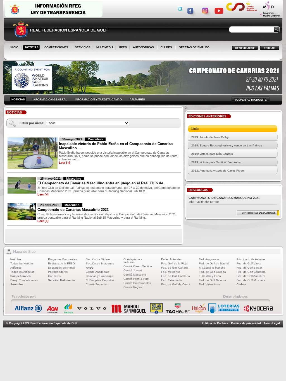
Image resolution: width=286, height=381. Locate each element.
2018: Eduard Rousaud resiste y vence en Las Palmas (226, 145)
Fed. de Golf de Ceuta (175, 284)
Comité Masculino (134, 274)
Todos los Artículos (22, 271)
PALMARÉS (137, 99)
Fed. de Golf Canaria (174, 267)
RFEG (122, 48)
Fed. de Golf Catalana (175, 276)
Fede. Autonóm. (171, 259)
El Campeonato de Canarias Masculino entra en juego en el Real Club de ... (102, 183)
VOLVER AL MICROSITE (250, 99)
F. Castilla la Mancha (212, 267)
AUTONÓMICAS (143, 47)
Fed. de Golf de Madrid (214, 263)
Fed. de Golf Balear (249, 267)
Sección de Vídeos (98, 259)
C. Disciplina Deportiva (100, 280)
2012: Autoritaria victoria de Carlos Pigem (217, 170)
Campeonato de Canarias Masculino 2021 (73, 210)
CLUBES (166, 47)
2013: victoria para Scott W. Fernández (216, 162)
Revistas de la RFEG (61, 263)
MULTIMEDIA (103, 48)
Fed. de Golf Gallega (212, 271)
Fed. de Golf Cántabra (251, 271)
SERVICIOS (81, 48)
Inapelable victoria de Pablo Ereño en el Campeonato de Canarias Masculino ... (116, 146)
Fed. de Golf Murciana (251, 280)
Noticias (16, 259)
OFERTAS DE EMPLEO (194, 47)
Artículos (16, 267)
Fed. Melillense (170, 271)
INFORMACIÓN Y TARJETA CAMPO (98, 99)
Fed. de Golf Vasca (249, 263)
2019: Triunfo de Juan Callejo (210, 137)
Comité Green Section (137, 266)
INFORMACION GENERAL (50, 99)
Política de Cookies (215, 323)
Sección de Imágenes (100, 263)
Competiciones (20, 276)
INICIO (14, 47)
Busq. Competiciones (24, 280)
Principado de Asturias (251, 259)
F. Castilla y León (210, 276)
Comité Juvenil (132, 270)
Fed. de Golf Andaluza (251, 276)
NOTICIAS (31, 48)
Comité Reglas (132, 287)
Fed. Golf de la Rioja (174, 263)
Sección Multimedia (61, 280)
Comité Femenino (97, 284)
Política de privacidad (246, 323)
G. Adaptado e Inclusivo (132, 261)
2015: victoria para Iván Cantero (212, 153)
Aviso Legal (272, 323)
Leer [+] (64, 162)
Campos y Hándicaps (99, 276)
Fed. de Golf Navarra (212, 280)
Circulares (54, 276)
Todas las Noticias (22, 263)
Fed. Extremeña (171, 280)
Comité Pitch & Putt (136, 278)
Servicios (16, 284)
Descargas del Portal (61, 267)
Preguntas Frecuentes (62, 259)
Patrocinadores (58, 271)
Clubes (241, 284)
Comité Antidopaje (97, 271)
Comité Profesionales (137, 282)
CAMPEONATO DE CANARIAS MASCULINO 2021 (224, 197)
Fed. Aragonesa (209, 259)
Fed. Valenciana (209, 284)
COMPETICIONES (56, 47)
